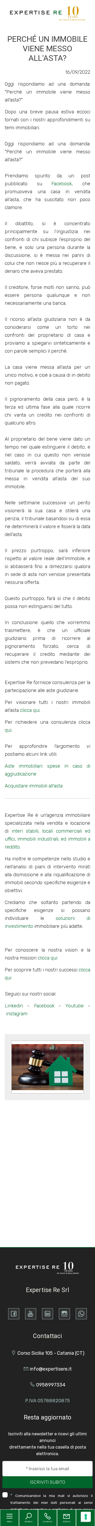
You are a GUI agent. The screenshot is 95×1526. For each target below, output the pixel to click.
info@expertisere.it (51, 1369)
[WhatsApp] (81, 1313)
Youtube (74, 1006)
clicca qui (47, 958)
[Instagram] (64, 1313)
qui (8, 730)
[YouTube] (30, 1313)
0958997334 (50, 1385)
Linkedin (14, 1006)
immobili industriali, (38, 839)
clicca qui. (30, 710)
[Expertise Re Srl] (48, 13)
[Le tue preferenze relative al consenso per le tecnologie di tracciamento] (86, 1517)
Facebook (61, 184)
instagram (16, 1014)
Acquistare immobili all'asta (34, 786)
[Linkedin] (47, 1313)
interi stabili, (25, 831)
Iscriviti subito (47, 1482)
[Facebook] (13, 1313)
